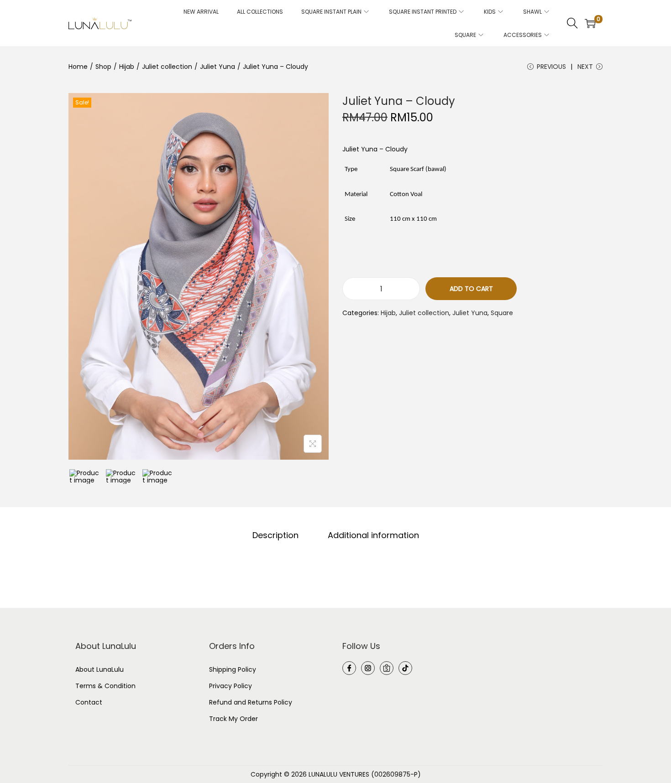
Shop (103, 66)
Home (78, 66)
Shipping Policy (232, 669)
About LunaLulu (99, 669)
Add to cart (471, 288)
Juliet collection (167, 66)
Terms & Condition (105, 685)
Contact (88, 702)
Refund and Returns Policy (250, 702)
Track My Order (233, 718)
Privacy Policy (230, 685)
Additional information (373, 535)
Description (275, 535)
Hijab (126, 66)
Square (502, 312)
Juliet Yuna (217, 66)
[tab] (275, 535)
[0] (590, 23)
